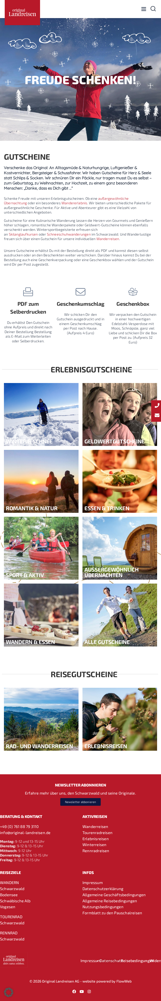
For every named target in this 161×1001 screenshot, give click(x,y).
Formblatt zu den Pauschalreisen (112, 912)
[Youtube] (81, 991)
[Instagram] (89, 991)
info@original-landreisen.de (25, 832)
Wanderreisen (107, 239)
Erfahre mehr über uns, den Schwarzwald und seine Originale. (80, 793)
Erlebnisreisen (95, 838)
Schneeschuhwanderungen (69, 234)
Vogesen (7, 906)
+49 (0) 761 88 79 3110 (19, 826)
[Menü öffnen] (143, 9)
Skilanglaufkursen (23, 234)
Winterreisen (94, 844)
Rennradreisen (95, 850)
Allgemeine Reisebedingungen (109, 900)
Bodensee (9, 894)
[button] (8, 992)
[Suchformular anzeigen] (153, 9)
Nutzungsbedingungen (102, 906)
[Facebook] (74, 991)
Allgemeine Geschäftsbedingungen (114, 894)
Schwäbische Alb (15, 900)
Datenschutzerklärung (102, 888)
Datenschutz (111, 960)
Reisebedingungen (137, 960)
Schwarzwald (12, 888)
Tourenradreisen (97, 832)
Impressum (92, 882)
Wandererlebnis (74, 203)
